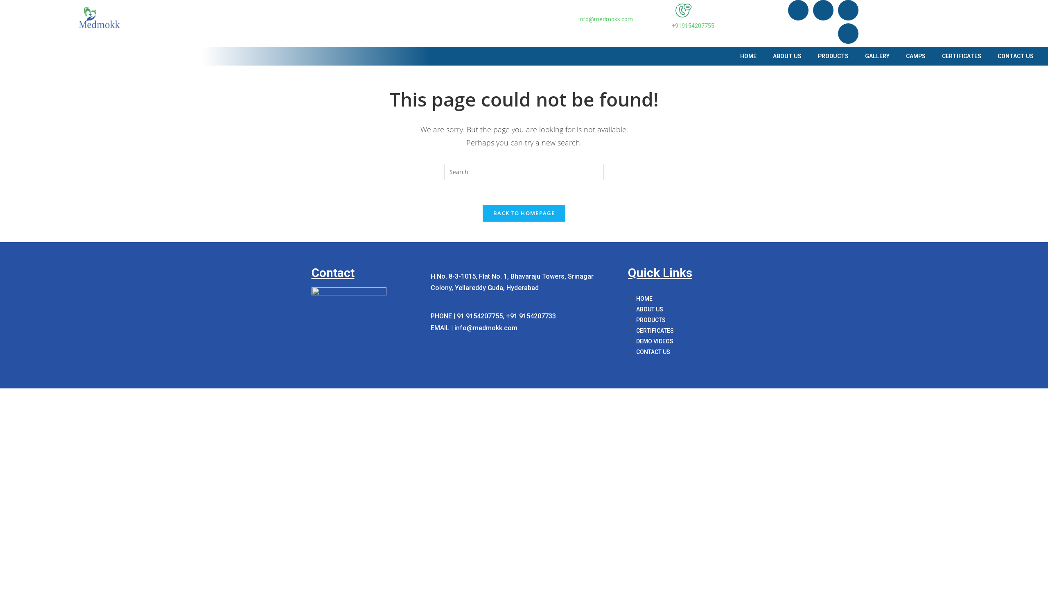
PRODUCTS (833, 56)
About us (787, 56)
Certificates (961, 56)
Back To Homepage (524, 213)
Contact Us (1016, 56)
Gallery (877, 56)
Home (748, 56)
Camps (916, 56)
